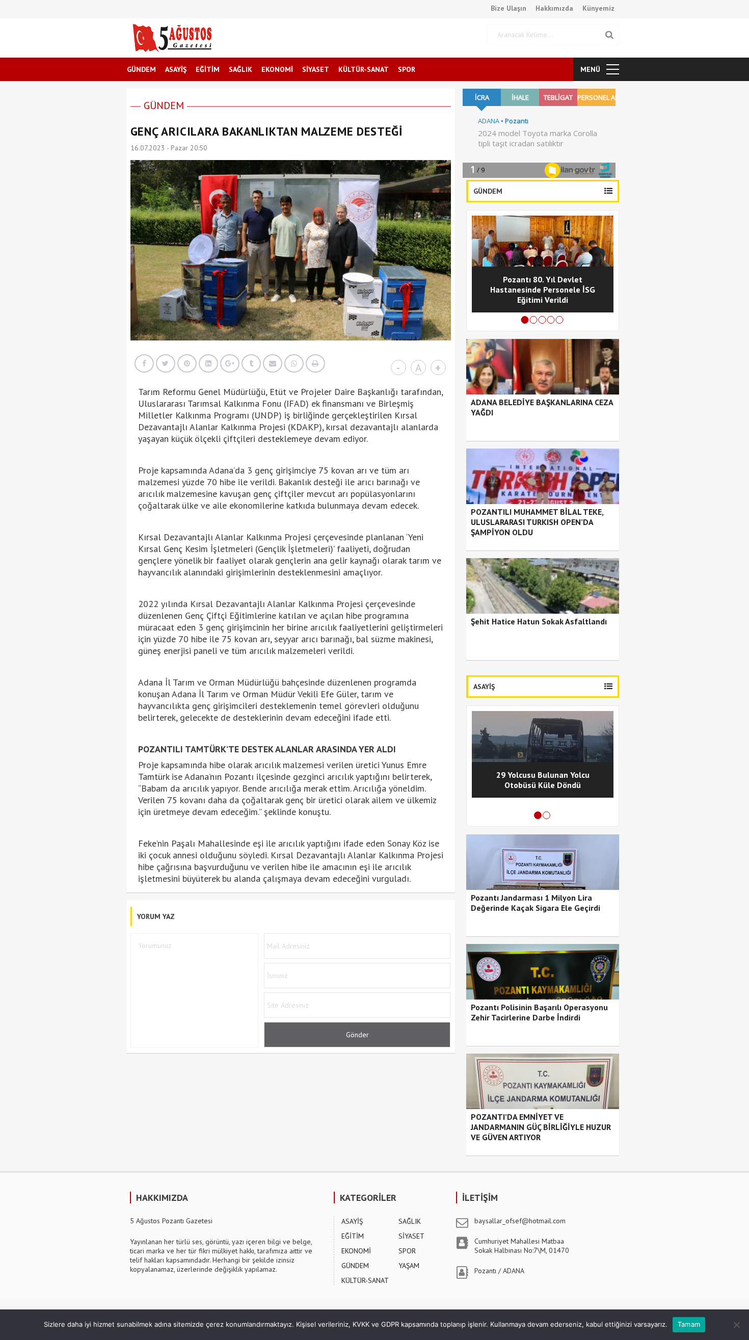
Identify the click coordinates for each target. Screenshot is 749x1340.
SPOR (406, 69)
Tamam (689, 1324)
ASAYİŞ (175, 69)
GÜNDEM (141, 69)
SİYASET (315, 69)
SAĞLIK (240, 69)
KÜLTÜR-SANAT (363, 69)
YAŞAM (408, 1265)
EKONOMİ (277, 69)
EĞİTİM (208, 69)
